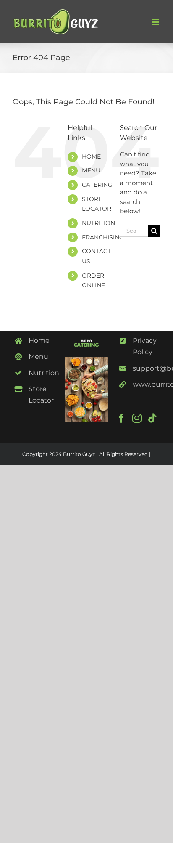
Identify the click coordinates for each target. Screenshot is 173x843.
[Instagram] (137, 418)
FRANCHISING (103, 237)
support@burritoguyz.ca (146, 368)
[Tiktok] (152, 418)
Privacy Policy (145, 346)
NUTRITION (98, 223)
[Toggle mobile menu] (156, 22)
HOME (91, 156)
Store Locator (41, 394)
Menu (38, 357)
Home (39, 341)
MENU (91, 170)
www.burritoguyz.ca (146, 384)
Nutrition (42, 373)
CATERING (97, 184)
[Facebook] (121, 418)
